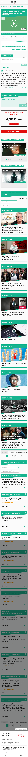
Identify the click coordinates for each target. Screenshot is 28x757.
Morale (12, 46)
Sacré (23, 46)
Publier (24, 64)
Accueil (5, 6)
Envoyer (23, 105)
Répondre (11, 87)
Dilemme (4, 46)
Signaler (24, 87)
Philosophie (18, 46)
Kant (8, 46)
